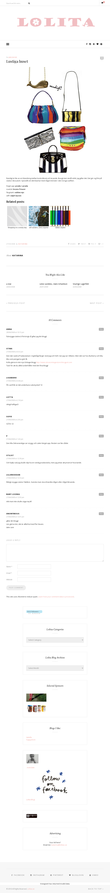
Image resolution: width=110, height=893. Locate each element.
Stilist (10, 455)
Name (9, 566)
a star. (9, 284)
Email (9, 573)
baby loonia (13, 494)
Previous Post (16, 303)
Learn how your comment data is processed (56, 596)
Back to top (95, 889)
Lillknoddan (13, 475)
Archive (13, 57)
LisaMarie (11, 377)
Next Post (96, 303)
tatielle (29, 737)
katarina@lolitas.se (59, 845)
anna (9, 329)
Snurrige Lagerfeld (81, 284)
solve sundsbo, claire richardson (53, 284)
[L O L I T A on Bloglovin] (34, 613)
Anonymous (12, 513)
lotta (9, 397)
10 (102, 58)
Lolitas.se (30, 889)
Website (9, 579)
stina (9, 348)
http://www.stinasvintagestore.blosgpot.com (54, 362)
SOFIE (9, 416)
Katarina (23, 244)
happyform (30, 739)
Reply (101, 329)
